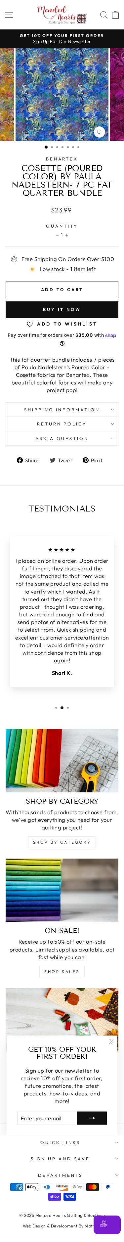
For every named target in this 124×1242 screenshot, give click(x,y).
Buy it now (62, 309)
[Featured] (62, 1019)
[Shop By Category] (62, 760)
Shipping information (62, 409)
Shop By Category (62, 842)
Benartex (62, 158)
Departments (60, 1175)
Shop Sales (62, 971)
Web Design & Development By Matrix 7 (62, 1225)
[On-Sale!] (62, 890)
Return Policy (62, 423)
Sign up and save (60, 1158)
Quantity (62, 226)
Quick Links (60, 1142)
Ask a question (62, 438)
